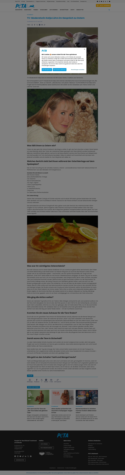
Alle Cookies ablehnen (60, 69)
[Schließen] (84, 49)
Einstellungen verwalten (77, 69)
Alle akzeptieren (46, 69)
